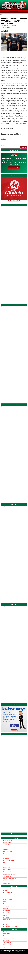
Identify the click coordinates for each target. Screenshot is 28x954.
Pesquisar (3, 145)
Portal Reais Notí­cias (8, 851)
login (12, 138)
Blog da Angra (6, 853)
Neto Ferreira (6, 919)
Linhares (5, 890)
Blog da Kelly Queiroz (8, 892)
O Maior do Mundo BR (8, 906)
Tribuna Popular (7, 876)
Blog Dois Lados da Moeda (10, 926)
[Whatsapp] (17, 11)
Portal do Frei (6, 913)
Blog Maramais (7, 881)
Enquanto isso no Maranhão (10, 874)
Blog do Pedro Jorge (8, 860)
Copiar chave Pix (14, 167)
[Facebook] (11, 11)
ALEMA (5, 931)
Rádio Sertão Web (7, 871)
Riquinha (5, 915)
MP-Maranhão (6, 940)
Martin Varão (6, 867)
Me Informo (6, 858)
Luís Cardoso (6, 917)
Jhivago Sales (6, 844)
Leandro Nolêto (7, 842)
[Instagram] (13, 11)
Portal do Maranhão (8, 847)
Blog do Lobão (7, 869)
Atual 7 (5, 922)
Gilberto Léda (6, 883)
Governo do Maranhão (8, 938)
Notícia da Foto (7, 903)
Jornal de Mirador (7, 840)
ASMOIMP (5, 849)
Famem (5, 935)
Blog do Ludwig (7, 888)
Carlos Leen (6, 908)
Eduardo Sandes (7, 862)
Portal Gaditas (6, 897)
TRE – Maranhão (7, 942)
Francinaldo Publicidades (9, 878)
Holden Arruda (6, 856)
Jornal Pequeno (7, 894)
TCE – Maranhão (7, 945)
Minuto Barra (6, 910)
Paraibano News (7, 865)
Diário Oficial (6, 933)
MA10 (4, 901)
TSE (4, 947)
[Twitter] (15, 11)
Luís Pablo (5, 924)
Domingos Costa (7, 899)
